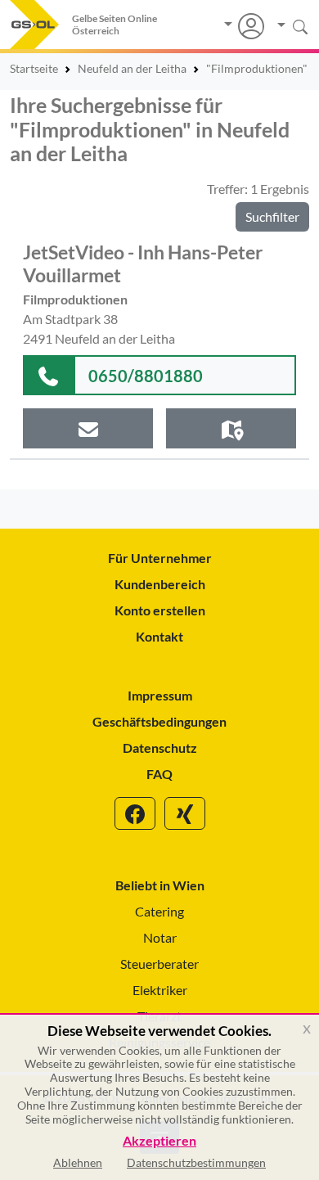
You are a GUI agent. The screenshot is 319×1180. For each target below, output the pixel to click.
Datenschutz (160, 747)
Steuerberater (159, 963)
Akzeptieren (159, 1141)
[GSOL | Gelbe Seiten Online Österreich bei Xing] (184, 813)
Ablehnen (77, 1162)
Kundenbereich (160, 584)
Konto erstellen (160, 610)
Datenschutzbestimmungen (196, 1162)
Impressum (160, 695)
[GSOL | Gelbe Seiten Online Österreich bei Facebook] (135, 813)
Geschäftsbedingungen (159, 721)
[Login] (244, 26)
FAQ (159, 773)
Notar (160, 937)
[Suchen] (286, 26)
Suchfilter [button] (272, 216)
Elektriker (160, 990)
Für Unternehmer (160, 557)
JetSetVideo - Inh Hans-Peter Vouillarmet (143, 263)
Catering (159, 911)
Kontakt (159, 636)
